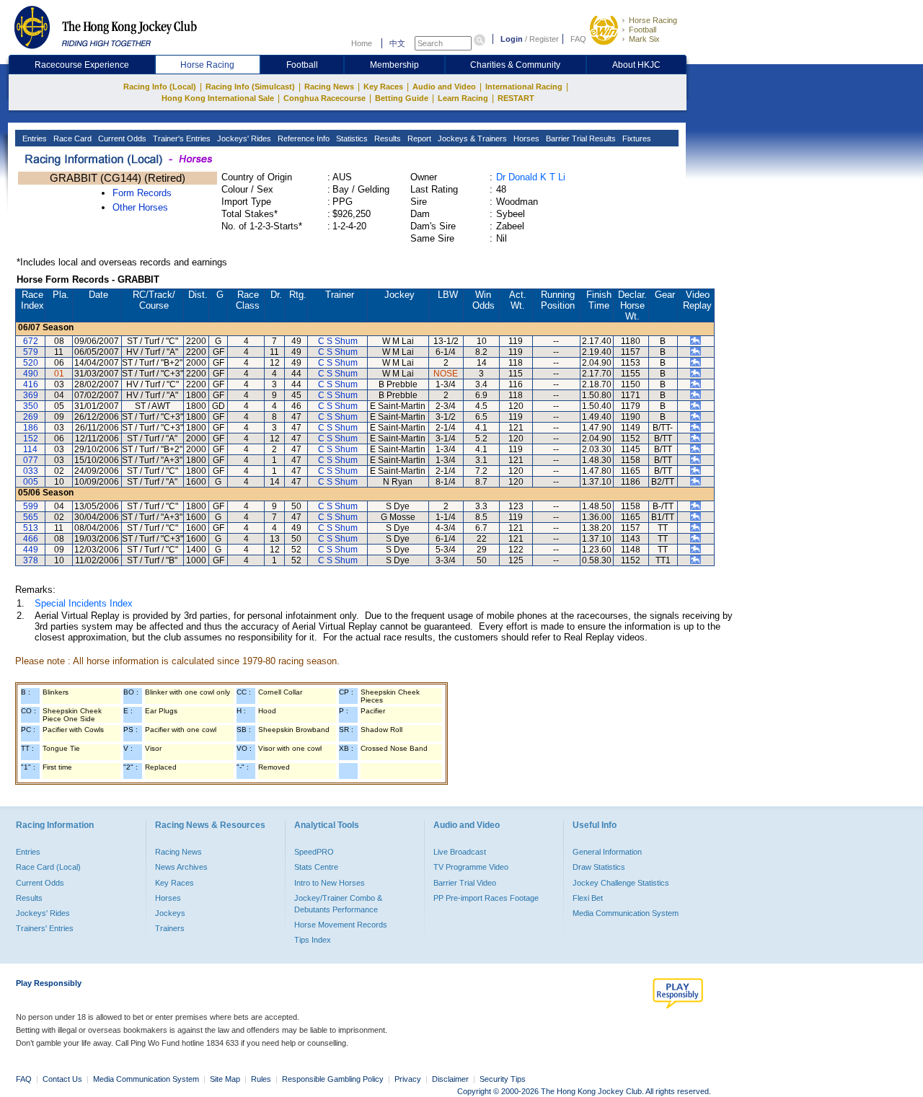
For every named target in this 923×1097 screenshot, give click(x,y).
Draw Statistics (599, 867)
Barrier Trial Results (580, 138)
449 (30, 550)
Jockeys (170, 913)
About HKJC (636, 65)
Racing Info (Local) (159, 86)
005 (30, 482)
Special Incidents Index (84, 603)
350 (30, 406)
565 (30, 517)
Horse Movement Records (340, 924)
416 (30, 384)
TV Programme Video (470, 867)
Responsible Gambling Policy (333, 1079)
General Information (607, 851)
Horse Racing (653, 20)
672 (30, 341)
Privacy (407, 1079)
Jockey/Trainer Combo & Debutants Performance (338, 904)
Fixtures (635, 138)
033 (30, 471)
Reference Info (302, 138)
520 (30, 363)
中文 (397, 43)
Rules (262, 1079)
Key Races (383, 86)
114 (30, 449)
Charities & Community (515, 65)
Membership (394, 65)
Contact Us (62, 1079)
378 (30, 560)
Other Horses (140, 207)
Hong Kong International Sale (218, 98)
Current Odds (121, 138)
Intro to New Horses (329, 882)
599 (30, 506)
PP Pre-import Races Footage (486, 898)
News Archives (181, 867)
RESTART (516, 98)
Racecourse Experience (82, 65)
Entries (33, 138)
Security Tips (503, 1079)
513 (30, 528)
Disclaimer (450, 1079)
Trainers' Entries (45, 928)
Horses (525, 138)
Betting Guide (401, 98)
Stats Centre (316, 867)
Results (386, 138)
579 (30, 352)
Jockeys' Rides (243, 138)
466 (30, 539)
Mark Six (644, 39)
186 (30, 428)
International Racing (523, 86)
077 (30, 460)
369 (30, 395)
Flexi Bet (588, 898)
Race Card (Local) (48, 867)
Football (642, 29)
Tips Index (312, 939)
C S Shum (338, 341)
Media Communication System (626, 913)
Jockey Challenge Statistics (621, 882)
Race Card (71, 138)
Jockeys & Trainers (471, 138)
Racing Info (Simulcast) (250, 86)
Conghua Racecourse (324, 98)
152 (30, 438)
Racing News (329, 86)
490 (30, 374)
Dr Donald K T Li (530, 177)
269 (30, 417)
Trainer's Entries (181, 138)
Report (418, 138)
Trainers (170, 928)
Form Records (142, 193)
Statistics (351, 138)
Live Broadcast (459, 851)
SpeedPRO (314, 851)
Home (361, 43)
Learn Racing (463, 98)
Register (544, 39)
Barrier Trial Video (464, 882)
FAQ (578, 39)
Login (511, 39)
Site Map (225, 1079)
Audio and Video (444, 86)
